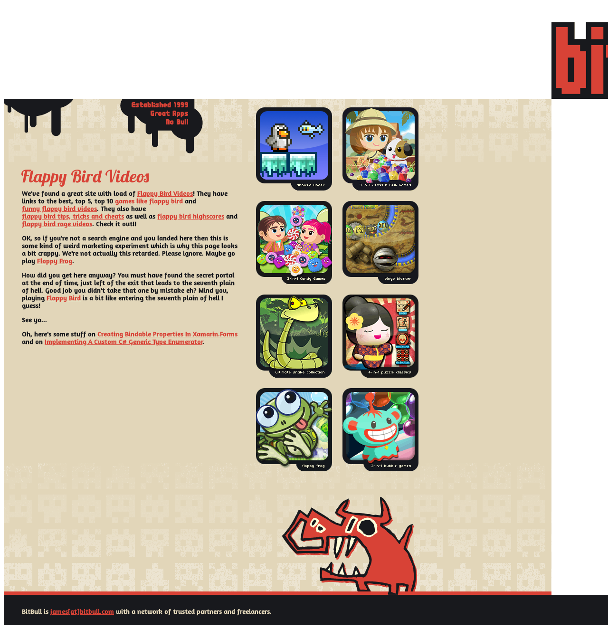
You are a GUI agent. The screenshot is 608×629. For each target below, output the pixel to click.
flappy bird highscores (190, 216)
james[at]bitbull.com (82, 611)
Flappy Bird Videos (165, 193)
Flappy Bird (64, 298)
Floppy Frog (54, 261)
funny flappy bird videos (59, 208)
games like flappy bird (149, 201)
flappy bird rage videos (57, 223)
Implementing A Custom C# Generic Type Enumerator (123, 341)
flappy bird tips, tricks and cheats (73, 216)
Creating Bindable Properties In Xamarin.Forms (167, 334)
